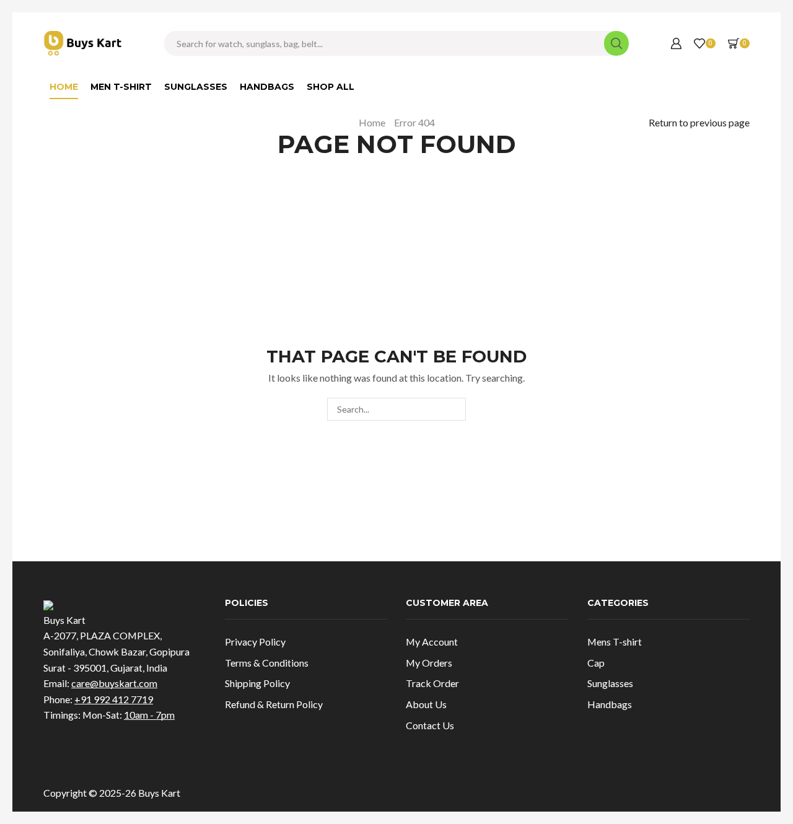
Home (64, 86)
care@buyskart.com (114, 683)
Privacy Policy (255, 641)
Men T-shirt (121, 86)
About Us (426, 704)
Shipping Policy (257, 683)
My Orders (429, 662)
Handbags (267, 86)
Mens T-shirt (614, 641)
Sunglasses (195, 86)
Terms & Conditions (267, 662)
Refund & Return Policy (274, 704)
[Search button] (616, 43)
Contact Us (430, 725)
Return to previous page (699, 122)
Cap (596, 662)
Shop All (330, 86)
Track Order (432, 683)
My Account (432, 641)
